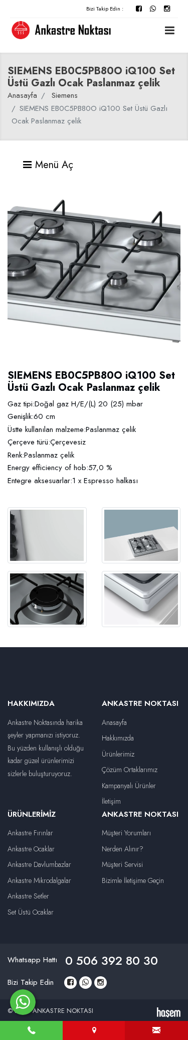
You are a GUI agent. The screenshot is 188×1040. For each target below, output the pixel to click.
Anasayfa (22, 95)
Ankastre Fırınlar (30, 833)
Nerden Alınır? (122, 849)
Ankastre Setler (28, 896)
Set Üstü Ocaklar (31, 912)
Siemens (65, 95)
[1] (169, 30)
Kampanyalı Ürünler (129, 786)
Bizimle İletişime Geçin (133, 880)
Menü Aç (52, 165)
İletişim (111, 801)
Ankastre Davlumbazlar (39, 864)
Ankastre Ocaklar (31, 849)
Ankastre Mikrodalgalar (39, 880)
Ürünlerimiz (118, 754)
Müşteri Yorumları (126, 833)
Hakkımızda (118, 738)
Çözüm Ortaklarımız (129, 770)
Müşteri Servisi (122, 864)
